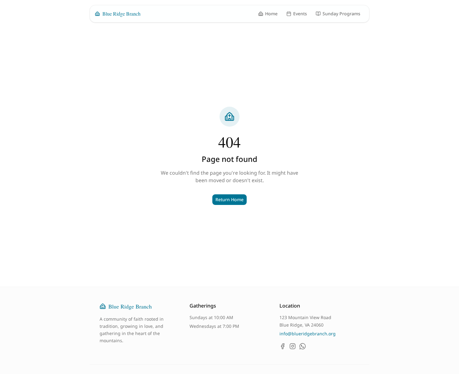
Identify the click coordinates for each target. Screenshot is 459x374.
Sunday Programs (341, 14)
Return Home (229, 199)
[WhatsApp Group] (302, 346)
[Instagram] (292, 346)
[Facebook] (282, 346)
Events (300, 14)
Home (271, 14)
